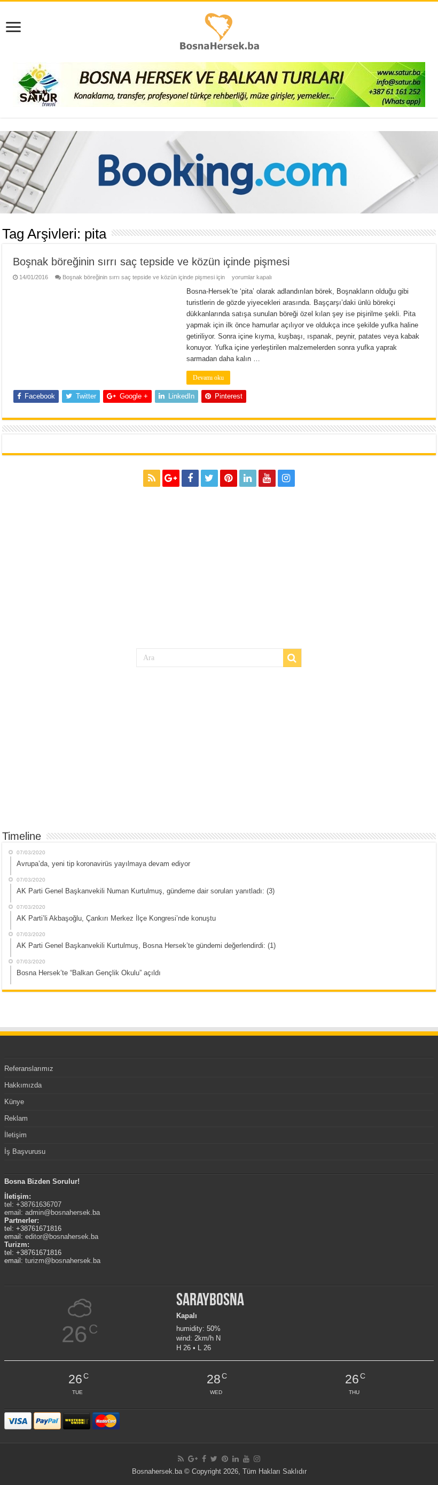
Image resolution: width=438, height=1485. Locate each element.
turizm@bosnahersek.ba (62, 1261)
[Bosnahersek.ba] (218, 30)
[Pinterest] (228, 478)
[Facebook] (190, 478)
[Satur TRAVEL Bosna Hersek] (219, 84)
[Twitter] (209, 478)
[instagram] (286, 478)
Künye (14, 1102)
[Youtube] (267, 478)
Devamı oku (208, 377)
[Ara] (292, 658)
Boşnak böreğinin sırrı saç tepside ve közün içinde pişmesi (151, 261)
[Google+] (170, 478)
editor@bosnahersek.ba (61, 1237)
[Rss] (151, 478)
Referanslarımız (28, 1069)
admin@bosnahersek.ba (62, 1212)
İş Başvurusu (24, 1151)
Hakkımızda (23, 1085)
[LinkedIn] (247, 478)
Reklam (16, 1118)
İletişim (15, 1135)
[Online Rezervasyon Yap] (219, 172)
